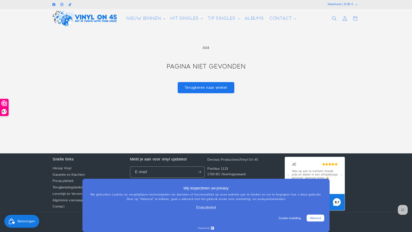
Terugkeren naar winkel (206, 87)
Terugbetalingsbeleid (68, 187)
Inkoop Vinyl (62, 168)
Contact (59, 206)
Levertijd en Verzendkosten (73, 193)
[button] (145, 18)
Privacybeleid (63, 180)
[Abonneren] (199, 172)
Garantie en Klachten (69, 174)
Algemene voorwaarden (71, 200)
